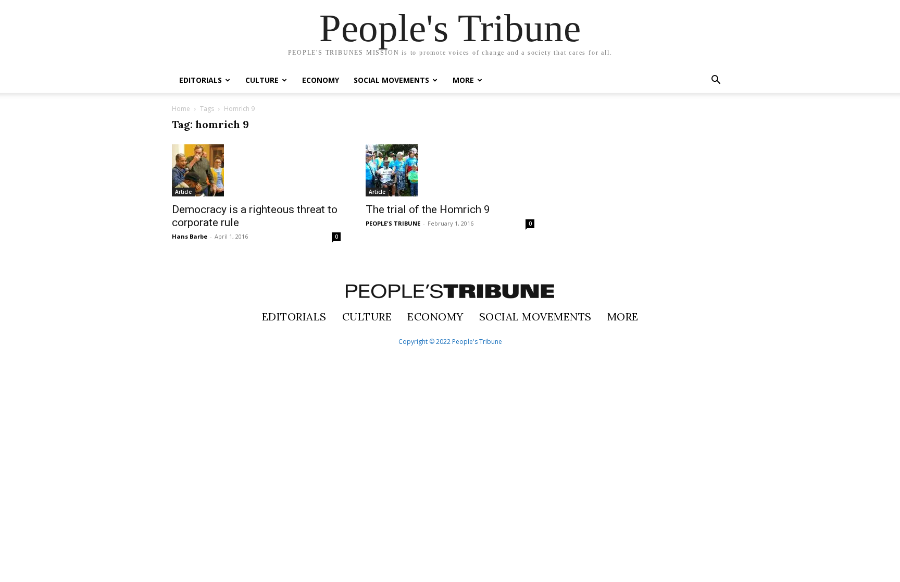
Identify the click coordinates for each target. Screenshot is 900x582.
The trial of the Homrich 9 (428, 209)
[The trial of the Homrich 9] (450, 170)
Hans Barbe (189, 236)
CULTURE (262, 80)
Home (181, 108)
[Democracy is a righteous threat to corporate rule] (256, 170)
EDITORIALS (200, 80)
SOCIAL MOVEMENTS (391, 80)
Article (183, 191)
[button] (715, 80)
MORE (463, 80)
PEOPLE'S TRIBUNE (393, 223)
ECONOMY (320, 80)
